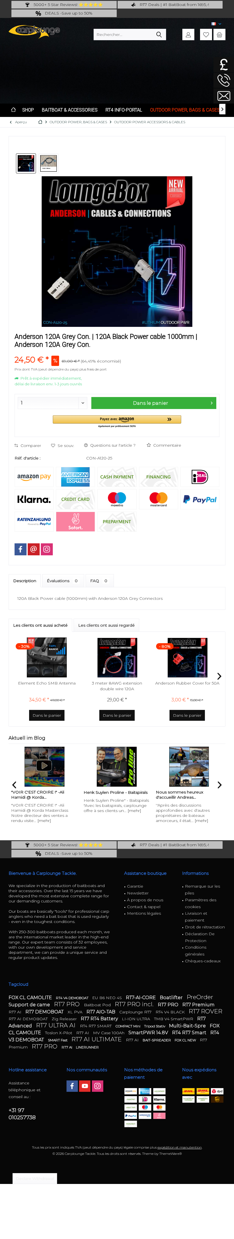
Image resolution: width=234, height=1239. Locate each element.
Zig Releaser (65, 1018)
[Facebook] (21, 549)
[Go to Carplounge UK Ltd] (223, 64)
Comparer (30, 445)
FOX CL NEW (186, 1040)
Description (24, 580)
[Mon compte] (188, 34)
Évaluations (62, 580)
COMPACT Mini (128, 1026)
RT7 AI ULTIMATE (97, 1039)
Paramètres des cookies (200, 903)
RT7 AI (16, 1012)
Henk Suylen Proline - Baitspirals (116, 792)
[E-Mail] (34, 549)
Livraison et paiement (196, 917)
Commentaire (166, 445)
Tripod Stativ (155, 1026)
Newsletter (138, 893)
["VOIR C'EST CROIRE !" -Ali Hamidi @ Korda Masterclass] (44, 767)
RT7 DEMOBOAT (45, 1012)
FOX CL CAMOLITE (31, 997)
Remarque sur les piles (202, 890)
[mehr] (44, 820)
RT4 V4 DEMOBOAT (72, 998)
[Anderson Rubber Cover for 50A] (187, 657)
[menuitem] (219, 34)
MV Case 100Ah (109, 1032)
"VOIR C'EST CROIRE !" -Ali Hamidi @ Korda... (37, 794)
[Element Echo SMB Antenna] (47, 657)
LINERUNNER (87, 1047)
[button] (117, 421)
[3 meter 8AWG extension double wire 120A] (117, 657)
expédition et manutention (180, 1147)
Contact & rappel (143, 906)
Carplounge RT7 (136, 1012)
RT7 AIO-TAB (101, 1012)
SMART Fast (58, 1040)
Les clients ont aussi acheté (40, 625)
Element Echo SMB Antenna (47, 683)
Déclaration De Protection (200, 937)
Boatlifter (172, 997)
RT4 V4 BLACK (171, 1012)
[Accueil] (13, 110)
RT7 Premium (198, 1004)
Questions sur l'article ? (112, 445)
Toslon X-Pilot (59, 1032)
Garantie (135, 886)
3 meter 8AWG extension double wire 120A (117, 686)
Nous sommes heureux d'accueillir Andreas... (179, 794)
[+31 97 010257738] (223, 80)
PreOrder (200, 997)
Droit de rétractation (205, 927)
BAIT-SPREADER (157, 1040)
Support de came (30, 1004)
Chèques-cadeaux (203, 960)
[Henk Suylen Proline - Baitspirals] (117, 767)
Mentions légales (144, 913)
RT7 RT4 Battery (100, 1018)
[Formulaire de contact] (223, 96)
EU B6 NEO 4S (107, 997)
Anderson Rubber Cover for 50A (187, 683)
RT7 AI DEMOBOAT (29, 1018)
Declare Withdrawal (35, 1178)
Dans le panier (150, 403)
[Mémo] (206, 34)
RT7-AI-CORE (141, 997)
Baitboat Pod (98, 1004)
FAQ (98, 580)
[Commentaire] (117, 352)
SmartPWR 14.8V (148, 1032)
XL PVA (76, 1012)
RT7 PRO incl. (135, 1004)
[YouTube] (84, 1086)
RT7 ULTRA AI (56, 1025)
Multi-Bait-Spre (188, 1026)
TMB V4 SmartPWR (174, 1018)
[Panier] (219, 34)
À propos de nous (145, 899)
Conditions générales (195, 951)
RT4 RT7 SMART (96, 1026)
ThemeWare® (170, 1153)
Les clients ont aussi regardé (106, 625)
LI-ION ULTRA (136, 1018)
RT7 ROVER (205, 1011)
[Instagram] (47, 549)
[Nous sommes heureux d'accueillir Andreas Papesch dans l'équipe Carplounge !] (189, 767)
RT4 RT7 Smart (189, 1032)
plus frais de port (93, 369)
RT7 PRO (67, 1004)
